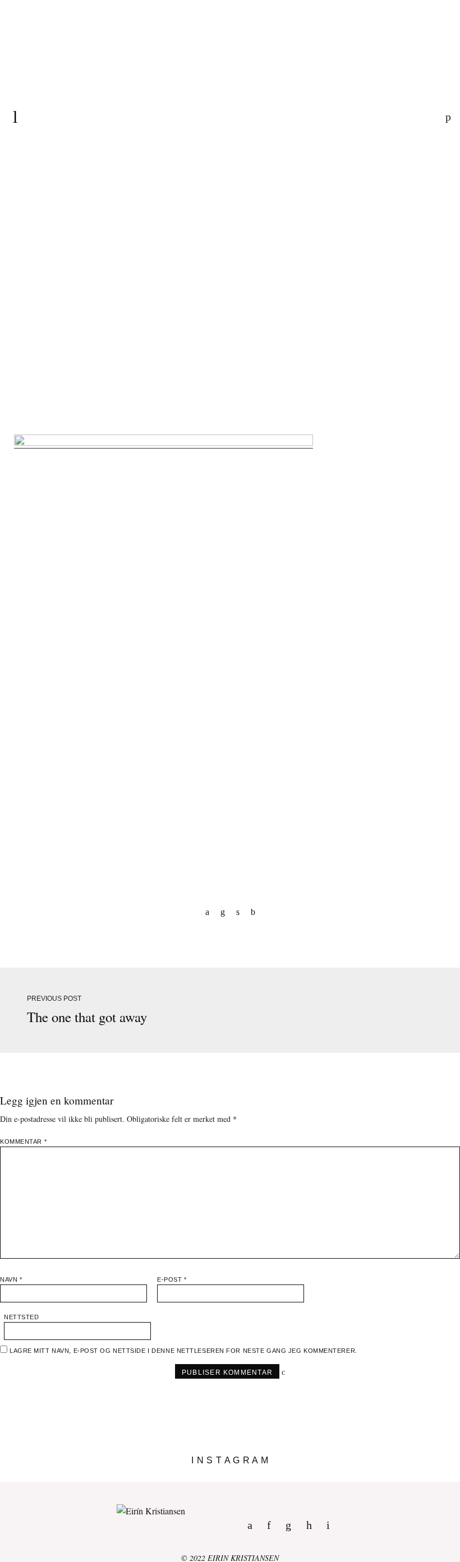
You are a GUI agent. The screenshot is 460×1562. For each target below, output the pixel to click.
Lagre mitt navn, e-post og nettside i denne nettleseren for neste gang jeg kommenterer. (183, 1350)
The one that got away (87, 1017)
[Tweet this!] (238, 911)
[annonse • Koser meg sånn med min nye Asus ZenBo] (287, 1477)
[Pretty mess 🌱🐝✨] (57, 1477)
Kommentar (23, 1141)
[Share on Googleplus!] (253, 911)
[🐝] (172, 1477)
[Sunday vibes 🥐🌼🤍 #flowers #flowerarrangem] (402, 1477)
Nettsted (21, 1317)
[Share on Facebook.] (207, 911)
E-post (171, 1279)
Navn (11, 1279)
